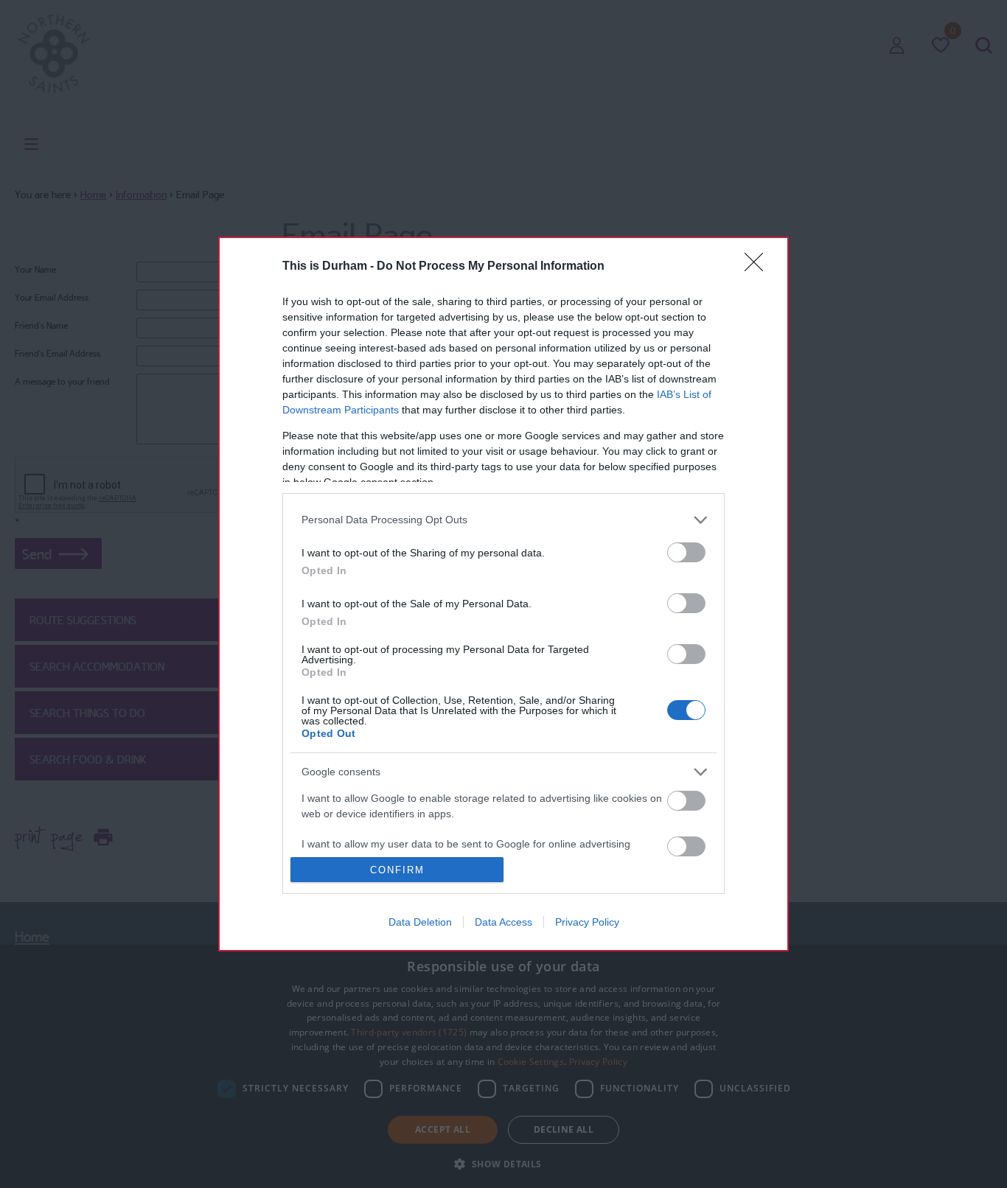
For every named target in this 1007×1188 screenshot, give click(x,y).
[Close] (759, 267)
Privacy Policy (587, 922)
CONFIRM (397, 870)
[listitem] (503, 520)
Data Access (503, 922)
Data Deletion (420, 922)
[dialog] (503, 594)
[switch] (686, 552)
